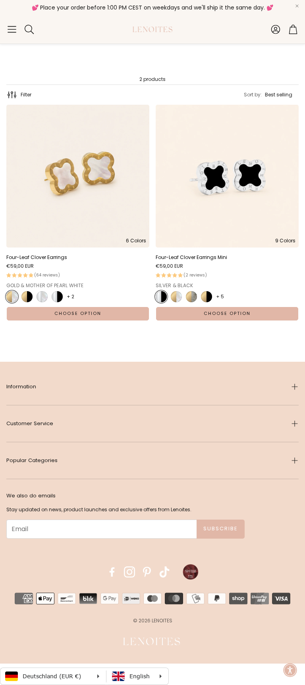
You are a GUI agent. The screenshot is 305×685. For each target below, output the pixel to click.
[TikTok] (164, 572)
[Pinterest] (146, 572)
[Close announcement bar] (297, 6)
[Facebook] (112, 572)
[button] (11, 29)
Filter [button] (26, 94)
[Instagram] (129, 572)
